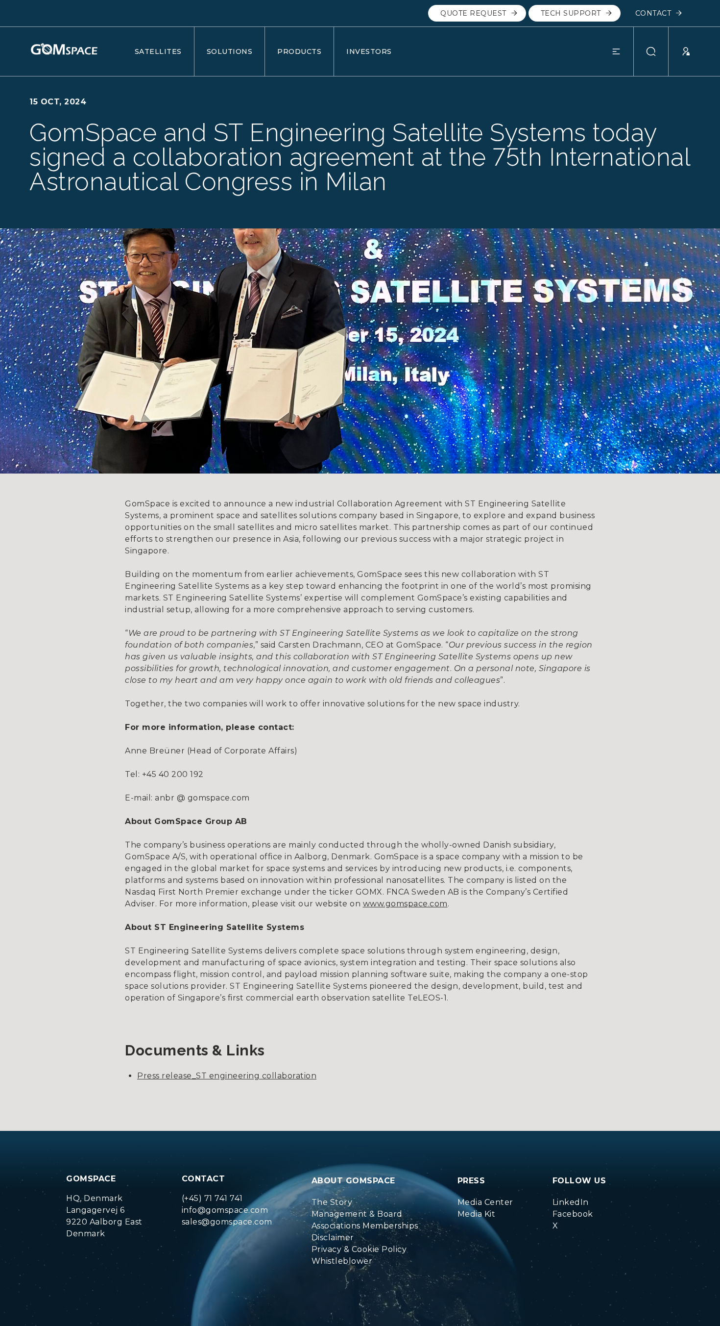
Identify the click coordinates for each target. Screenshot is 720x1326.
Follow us (579, 1180)
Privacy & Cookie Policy (359, 1249)
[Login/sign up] (680, 51)
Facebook (572, 1214)
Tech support (571, 13)
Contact (653, 13)
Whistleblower (342, 1261)
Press (471, 1180)
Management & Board (357, 1214)
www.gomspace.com (405, 903)
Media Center (485, 1202)
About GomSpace (353, 1180)
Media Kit (476, 1214)
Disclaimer (333, 1237)
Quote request (473, 13)
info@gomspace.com (225, 1210)
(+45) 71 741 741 (212, 1198)
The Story (332, 1202)
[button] (622, 51)
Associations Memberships (365, 1225)
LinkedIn (570, 1202)
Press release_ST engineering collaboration (226, 1075)
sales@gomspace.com (227, 1221)
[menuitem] (365, 1202)
